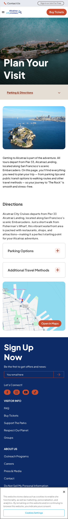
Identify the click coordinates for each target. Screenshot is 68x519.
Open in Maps (50, 323)
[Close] (64, 491)
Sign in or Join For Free (50, 3)
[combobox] (34, 92)
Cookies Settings (34, 512)
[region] (34, 503)
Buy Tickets (56, 12)
